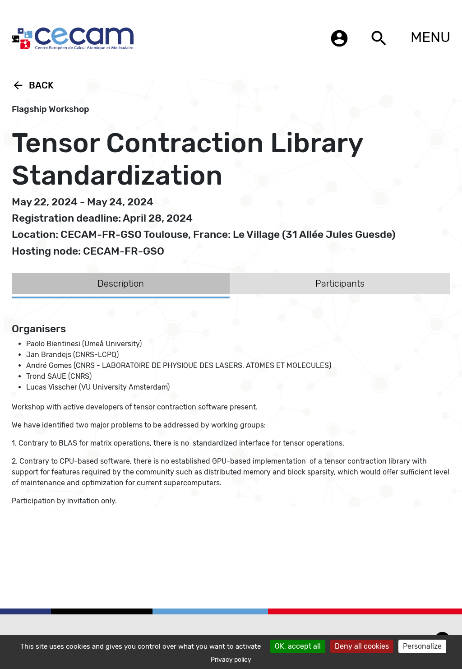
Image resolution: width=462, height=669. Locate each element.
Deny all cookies (362, 646)
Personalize (422, 646)
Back (33, 85)
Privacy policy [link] (231, 660)
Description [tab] (120, 283)
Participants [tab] (340, 283)
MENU (430, 37)
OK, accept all (298, 646)
